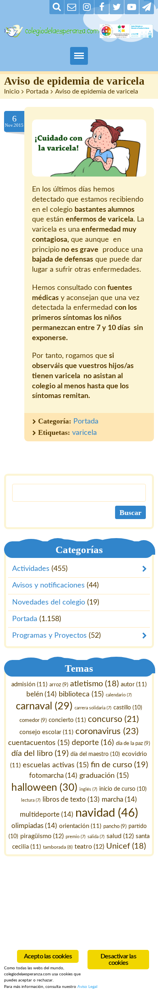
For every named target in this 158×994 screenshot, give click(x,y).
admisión (29, 684)
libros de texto (71, 799)
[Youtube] (131, 7)
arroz (58, 684)
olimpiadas (34, 825)
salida (96, 836)
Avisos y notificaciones (48, 585)
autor (134, 684)
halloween (44, 788)
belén (41, 694)
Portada (37, 91)
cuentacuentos (39, 742)
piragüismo (42, 836)
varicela (84, 432)
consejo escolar (46, 733)
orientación (80, 826)
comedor (33, 720)
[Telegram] (146, 7)
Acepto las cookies (48, 956)
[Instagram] (86, 7)
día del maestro (95, 754)
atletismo (94, 684)
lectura (31, 800)
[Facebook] (101, 7)
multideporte (46, 814)
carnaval (44, 706)
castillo (127, 708)
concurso (113, 719)
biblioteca (81, 694)
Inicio (11, 91)
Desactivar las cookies (118, 959)
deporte (93, 743)
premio (75, 836)
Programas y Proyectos (49, 635)
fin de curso (119, 765)
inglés (88, 789)
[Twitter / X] (116, 7)
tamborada (58, 847)
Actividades (30, 569)
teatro (89, 847)
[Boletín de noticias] (71, 7)
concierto (67, 720)
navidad (106, 813)
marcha (119, 799)
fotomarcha (53, 775)
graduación (104, 775)
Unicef (126, 847)
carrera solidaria (93, 708)
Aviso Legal (87, 987)
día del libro (39, 753)
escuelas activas (56, 765)
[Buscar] (56, 7)
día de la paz (133, 743)
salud (120, 836)
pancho (114, 826)
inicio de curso (123, 789)
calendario (119, 695)
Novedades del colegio (48, 602)
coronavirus (107, 731)
